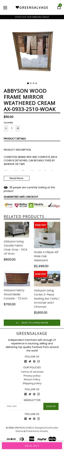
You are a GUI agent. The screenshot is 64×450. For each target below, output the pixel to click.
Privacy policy (32, 375)
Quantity (8, 122)
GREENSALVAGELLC (24, 427)
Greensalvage (31, 333)
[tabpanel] (32, 52)
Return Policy (32, 379)
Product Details (15, 138)
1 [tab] (28, 83)
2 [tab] (31, 83)
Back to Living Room (34, 322)
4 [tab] (36, 83)
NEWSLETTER (32, 399)
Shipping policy (32, 383)
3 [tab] (33, 83)
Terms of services (32, 372)
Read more (16, 178)
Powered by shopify (37, 431)
